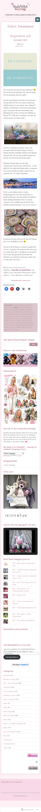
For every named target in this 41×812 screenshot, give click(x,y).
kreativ (7, 320)
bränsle (23, 309)
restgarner (20, 325)
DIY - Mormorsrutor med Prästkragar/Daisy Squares (21, 589)
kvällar (13, 320)
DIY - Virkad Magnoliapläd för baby (24, 608)
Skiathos (25, 327)
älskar (21, 307)
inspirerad (8, 318)
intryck (15, 318)
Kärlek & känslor (19, 305)
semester (12, 327)
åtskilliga (27, 307)
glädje (16, 316)
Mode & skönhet (8, 715)
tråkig (12, 329)
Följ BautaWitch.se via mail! (17, 645)
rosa (6, 327)
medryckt (14, 323)
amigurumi (6, 675)
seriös (18, 327)
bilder (7, 309)
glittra (22, 316)
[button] (15, 547)
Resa (4, 736)
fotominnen (9, 314)
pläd (31, 323)
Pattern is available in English (13, 723)
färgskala (16, 312)
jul (20, 318)
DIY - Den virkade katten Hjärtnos (24, 620)
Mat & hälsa (7, 711)
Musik (5, 719)
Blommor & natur (9, 679)
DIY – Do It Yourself (10, 683)
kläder (5, 703)
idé (31, 316)
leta (27, 320)
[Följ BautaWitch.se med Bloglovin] (20, 666)
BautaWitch (19, 46)
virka (17, 329)
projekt (7, 325)
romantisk (29, 325)
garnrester (9, 316)
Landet (18, 320)
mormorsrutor (23, 323)
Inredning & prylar (9, 695)
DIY (27, 432)
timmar (7, 329)
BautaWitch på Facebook (15, 629)
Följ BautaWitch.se (12, 657)
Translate (19, 455)
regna (13, 325)
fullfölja (17, 314)
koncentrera (26, 318)
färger (29, 309)
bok (18, 309)
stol (30, 327)
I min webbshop (8, 691)
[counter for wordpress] (33, 756)
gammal (24, 314)
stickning (6, 740)
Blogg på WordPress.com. (20, 795)
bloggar (13, 309)
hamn (27, 316)
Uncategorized (8, 744)
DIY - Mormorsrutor (19, 595)
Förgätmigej (24, 312)
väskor (5, 748)
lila (30, 320)
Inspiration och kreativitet (20, 37)
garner (30, 314)
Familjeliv (6, 687)
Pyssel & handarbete (10, 732)
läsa (23, 320)
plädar (5, 727)
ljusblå (7, 323)
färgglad (8, 312)
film (31, 312)
